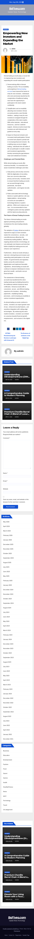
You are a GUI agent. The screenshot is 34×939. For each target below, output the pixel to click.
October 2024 (7, 598)
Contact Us (11, 935)
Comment (6, 438)
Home (6, 935)
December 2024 (8, 589)
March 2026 (7, 531)
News (5, 791)
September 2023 (8, 657)
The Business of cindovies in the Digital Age (25, 336)
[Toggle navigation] (31, 18)
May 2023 (6, 675)
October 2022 (7, 707)
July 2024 (6, 612)
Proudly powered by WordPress (11, 928)
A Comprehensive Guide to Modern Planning (16, 394)
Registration (18, 935)
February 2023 (7, 689)
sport (4, 796)
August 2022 (7, 716)
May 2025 (6, 576)
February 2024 (7, 635)
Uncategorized (7, 809)
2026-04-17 (9, 880)
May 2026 (6, 522)
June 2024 (6, 617)
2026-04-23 (9, 860)
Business (6, 29)
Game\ (5, 773)
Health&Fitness (8, 787)
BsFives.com (17, 8)
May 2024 (6, 621)
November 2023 (8, 648)
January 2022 (7, 734)
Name (5, 473)
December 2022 (8, 698)
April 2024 (6, 626)
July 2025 (6, 567)
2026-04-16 (9, 899)
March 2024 (7, 630)
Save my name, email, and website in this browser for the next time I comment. (16, 501)
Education (6, 755)
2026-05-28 (9, 841)
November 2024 (8, 594)
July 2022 (6, 721)
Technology (6, 800)
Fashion (5, 764)
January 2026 (7, 540)
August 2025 (7, 562)
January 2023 (7, 693)
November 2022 (8, 703)
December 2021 (8, 739)
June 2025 (6, 571)
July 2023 (6, 666)
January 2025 (7, 585)
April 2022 (6, 730)
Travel (5, 805)
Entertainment (7, 760)
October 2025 (7, 553)
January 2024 (7, 639)
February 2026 (7, 535)
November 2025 (8, 549)
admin (13, 49)
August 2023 (7, 662)
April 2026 (6, 526)
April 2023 (6, 680)
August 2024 (7, 608)
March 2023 (7, 684)
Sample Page (26, 935)
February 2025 (7, 580)
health (5, 782)
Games (5, 778)
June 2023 (6, 671)
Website (5, 489)
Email (5, 481)
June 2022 (6, 725)
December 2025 (8, 544)
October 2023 (7, 653)
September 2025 (8, 558)
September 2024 (8, 603)
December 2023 (8, 644)
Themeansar (17, 931)
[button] (28, 18)
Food (4, 769)
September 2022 (8, 712)
